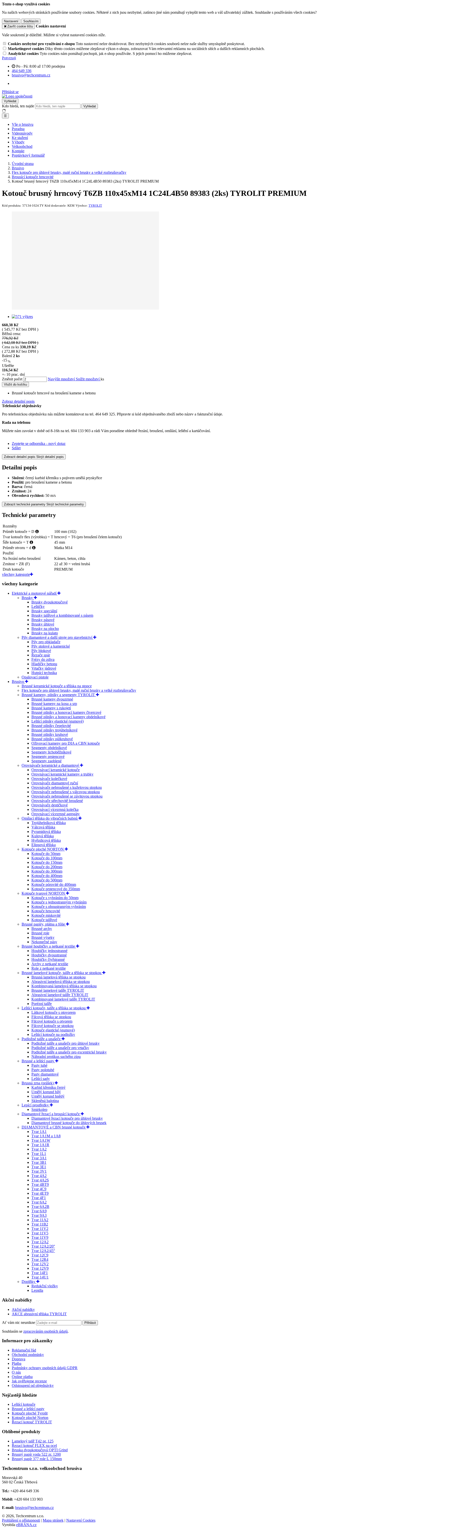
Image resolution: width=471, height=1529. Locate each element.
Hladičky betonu (44, 664)
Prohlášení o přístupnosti (21, 1520)
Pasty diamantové (45, 1074)
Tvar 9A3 (39, 1215)
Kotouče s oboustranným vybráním (58, 906)
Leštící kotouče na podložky (53, 1034)
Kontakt (18, 151)
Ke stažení (20, 138)
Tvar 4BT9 (40, 1184)
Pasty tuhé (39, 1065)
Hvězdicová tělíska (46, 840)
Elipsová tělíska (43, 845)
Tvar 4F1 (38, 1198)
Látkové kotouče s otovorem (53, 1012)
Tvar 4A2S (40, 1180)
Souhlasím (31, 21)
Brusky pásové (42, 620)
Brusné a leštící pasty (38, 1061)
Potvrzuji (9, 58)
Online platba (22, 1377)
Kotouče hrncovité (45, 911)
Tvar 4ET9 (40, 1193)
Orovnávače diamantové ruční (54, 783)
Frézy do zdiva (42, 659)
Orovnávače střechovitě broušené (57, 801)
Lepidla (37, 1290)
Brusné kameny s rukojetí (51, 708)
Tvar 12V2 (40, 1264)
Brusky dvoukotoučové (49, 602)
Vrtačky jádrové (43, 668)
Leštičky (38, 606)
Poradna (18, 129)
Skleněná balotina (45, 1101)
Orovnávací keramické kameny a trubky (62, 774)
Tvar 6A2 (39, 1202)
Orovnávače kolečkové (49, 779)
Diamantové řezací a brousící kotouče (51, 1114)
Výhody (18, 142)
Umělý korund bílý (46, 1092)
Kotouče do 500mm (46, 880)
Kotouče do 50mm (45, 854)
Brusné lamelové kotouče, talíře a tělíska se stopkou (62, 973)
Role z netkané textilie (48, 968)
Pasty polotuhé (42, 1070)
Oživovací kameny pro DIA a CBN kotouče (65, 743)
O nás (16, 1372)
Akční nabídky (23, 1309)
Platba (16, 1363)
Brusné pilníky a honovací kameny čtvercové (66, 712)
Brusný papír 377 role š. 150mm (37, 1459)
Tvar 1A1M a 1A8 (46, 1136)
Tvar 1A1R (40, 1145)
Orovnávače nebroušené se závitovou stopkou (67, 796)
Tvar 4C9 (38, 1189)
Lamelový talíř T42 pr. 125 (32, 1441)
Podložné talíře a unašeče (42, 1039)
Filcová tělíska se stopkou (51, 1017)
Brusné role (40, 933)
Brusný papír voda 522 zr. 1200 (36, 1454)
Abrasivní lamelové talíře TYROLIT (59, 995)
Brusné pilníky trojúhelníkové (54, 730)
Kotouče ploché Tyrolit (30, 1413)
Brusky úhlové (42, 624)
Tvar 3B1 (38, 1162)
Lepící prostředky (36, 1105)
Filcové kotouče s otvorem (51, 1021)
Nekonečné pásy (44, 942)
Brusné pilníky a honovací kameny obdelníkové (68, 717)
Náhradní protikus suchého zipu (56, 1056)
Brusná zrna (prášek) (38, 1083)
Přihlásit (90, 1323)
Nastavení (11, 21)
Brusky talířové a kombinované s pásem (62, 615)
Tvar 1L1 (38, 1154)
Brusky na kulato (44, 633)
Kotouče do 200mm (46, 867)
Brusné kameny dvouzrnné (52, 699)
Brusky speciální (44, 611)
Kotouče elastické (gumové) (53, 1030)
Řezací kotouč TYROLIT (32, 1422)
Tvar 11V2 (39, 1229)
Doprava (18, 1359)
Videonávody (22, 133)
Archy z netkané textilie (49, 964)
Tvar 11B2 (39, 1224)
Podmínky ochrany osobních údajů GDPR (45, 1368)
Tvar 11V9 (39, 1237)
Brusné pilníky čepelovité (51, 726)
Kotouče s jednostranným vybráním (59, 902)
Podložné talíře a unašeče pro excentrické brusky (69, 1052)
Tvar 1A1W (40, 1140)
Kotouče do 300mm (46, 871)
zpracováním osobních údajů (45, 1331)
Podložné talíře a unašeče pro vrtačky (60, 1048)
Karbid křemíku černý (48, 1087)
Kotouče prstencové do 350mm (55, 889)
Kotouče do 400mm (46, 876)
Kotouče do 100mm (46, 858)
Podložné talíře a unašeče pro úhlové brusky (65, 1043)
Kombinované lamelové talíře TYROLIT (63, 999)
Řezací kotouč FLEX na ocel (34, 1445)
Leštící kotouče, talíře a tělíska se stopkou (54, 1008)
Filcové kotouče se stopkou (52, 1026)
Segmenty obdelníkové (49, 748)
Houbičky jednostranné (49, 951)
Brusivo (18, 681)
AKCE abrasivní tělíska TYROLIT (39, 1314)
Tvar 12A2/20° (43, 1246)
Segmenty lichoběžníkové (51, 752)
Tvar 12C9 (39, 1255)
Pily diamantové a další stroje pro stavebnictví (57, 637)
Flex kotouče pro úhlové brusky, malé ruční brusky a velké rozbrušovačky (79, 690)
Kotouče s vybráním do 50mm (54, 898)
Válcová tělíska (43, 827)
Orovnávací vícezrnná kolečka (54, 809)
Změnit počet (12, 379)
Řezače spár (40, 655)
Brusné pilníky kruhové (49, 734)
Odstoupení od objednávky (33, 1385)
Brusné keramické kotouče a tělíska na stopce (57, 686)
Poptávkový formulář (28, 155)
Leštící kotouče (23, 1404)
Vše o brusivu (22, 124)
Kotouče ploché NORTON (43, 849)
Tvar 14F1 (39, 1273)
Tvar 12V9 (40, 1268)
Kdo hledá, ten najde (18, 106)
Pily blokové (41, 651)
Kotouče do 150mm (46, 862)
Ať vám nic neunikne (19, 1322)
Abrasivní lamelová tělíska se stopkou (60, 981)
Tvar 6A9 (39, 1211)
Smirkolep (39, 1109)
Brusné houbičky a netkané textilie (49, 946)
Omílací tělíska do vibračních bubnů (50, 818)
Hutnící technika (44, 673)
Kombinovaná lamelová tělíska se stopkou (64, 986)
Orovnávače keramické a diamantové (51, 765)
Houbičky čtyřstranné (48, 959)
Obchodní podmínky (28, 1355)
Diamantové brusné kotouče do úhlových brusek (68, 1123)
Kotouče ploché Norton (30, 1418)
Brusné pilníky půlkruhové (52, 739)
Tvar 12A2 (40, 1242)
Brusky (28, 598)
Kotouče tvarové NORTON (44, 893)
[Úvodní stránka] (17, 96)
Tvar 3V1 (39, 1171)
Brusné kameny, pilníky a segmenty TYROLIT (59, 695)
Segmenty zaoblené (46, 761)
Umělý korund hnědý (48, 1096)
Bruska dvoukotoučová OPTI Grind (40, 1450)
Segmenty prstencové (48, 756)
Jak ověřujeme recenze (29, 1381)
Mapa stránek (53, 1520)
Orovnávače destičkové (49, 805)
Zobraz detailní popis (18, 401)
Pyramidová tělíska (46, 831)
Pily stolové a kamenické (50, 646)
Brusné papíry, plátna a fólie (44, 924)
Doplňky (29, 1281)
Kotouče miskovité (46, 915)
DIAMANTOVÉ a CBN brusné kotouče (54, 1127)
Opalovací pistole (35, 677)
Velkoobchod (22, 146)
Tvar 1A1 (39, 1131)
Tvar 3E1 (38, 1167)
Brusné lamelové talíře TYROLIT (57, 990)
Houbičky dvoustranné (49, 955)
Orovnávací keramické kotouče (55, 770)
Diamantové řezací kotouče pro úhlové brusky (67, 1118)
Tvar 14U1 (40, 1277)
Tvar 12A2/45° (43, 1251)
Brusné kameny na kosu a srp (54, 704)
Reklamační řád (24, 1350)
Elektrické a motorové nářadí (34, 593)
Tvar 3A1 (39, 1158)
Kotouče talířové (44, 920)
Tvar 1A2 (39, 1149)
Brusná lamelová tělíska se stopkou (58, 977)
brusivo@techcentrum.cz (34, 1507)
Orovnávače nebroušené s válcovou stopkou (65, 792)
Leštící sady (40, 1079)
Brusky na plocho (45, 629)
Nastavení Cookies (80, 1520)
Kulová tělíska (42, 836)
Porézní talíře (41, 1004)
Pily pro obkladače (45, 642)
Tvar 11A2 (39, 1220)
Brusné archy (41, 929)
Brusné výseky (42, 937)
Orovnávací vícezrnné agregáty (55, 814)
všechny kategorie (16, 574)
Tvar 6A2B (40, 1206)
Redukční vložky (44, 1286)
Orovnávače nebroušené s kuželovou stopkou (66, 787)
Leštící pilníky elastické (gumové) (57, 721)
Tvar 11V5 (39, 1233)
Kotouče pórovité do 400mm (53, 884)
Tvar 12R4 (39, 1259)
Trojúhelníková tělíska (48, 823)
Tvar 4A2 (39, 1176)
